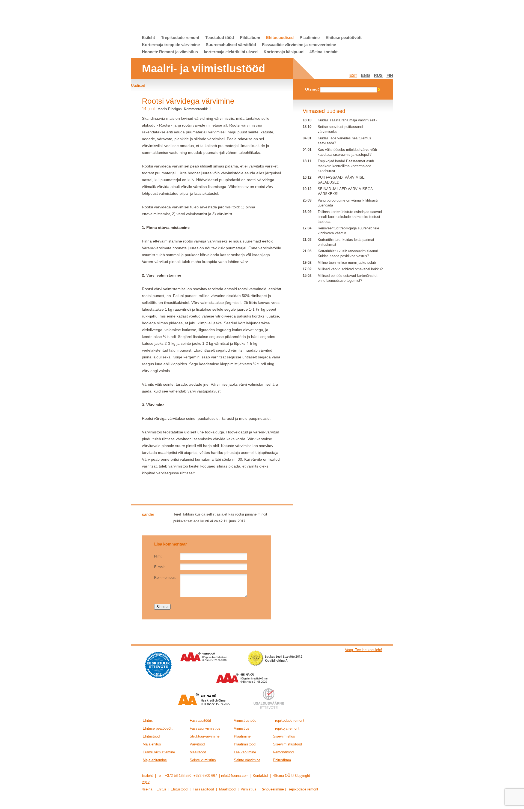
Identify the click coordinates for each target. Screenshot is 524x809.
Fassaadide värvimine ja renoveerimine (299, 44)
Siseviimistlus (284, 736)
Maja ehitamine (155, 760)
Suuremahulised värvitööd (231, 44)
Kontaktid (260, 776)
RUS (378, 75)
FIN (389, 75)
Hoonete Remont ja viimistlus (170, 51)
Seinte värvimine (247, 760)
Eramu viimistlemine (159, 752)
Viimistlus (241, 728)
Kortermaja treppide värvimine (171, 44)
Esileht (148, 37)
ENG (365, 75)
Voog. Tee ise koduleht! (363, 650)
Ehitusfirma (282, 760)
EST (353, 75)
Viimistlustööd (245, 720)
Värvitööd (197, 744)
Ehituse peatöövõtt (344, 37)
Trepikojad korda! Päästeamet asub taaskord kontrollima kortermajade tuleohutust (346, 166)
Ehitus (148, 720)
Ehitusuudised (280, 37)
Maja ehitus (152, 744)
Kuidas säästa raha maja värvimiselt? (347, 120)
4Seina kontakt (323, 51)
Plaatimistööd (244, 744)
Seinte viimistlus (203, 760)
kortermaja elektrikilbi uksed (231, 51)
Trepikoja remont (286, 728)
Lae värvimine (245, 752)
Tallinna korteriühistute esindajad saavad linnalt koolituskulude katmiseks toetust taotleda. (350, 217)
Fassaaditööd (200, 720)
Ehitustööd (151, 736)
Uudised (138, 85)
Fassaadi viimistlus (205, 728)
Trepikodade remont (180, 37)
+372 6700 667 (205, 776)
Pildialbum (250, 37)
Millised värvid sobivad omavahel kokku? (350, 269)
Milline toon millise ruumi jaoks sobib (347, 262)
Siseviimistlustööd (287, 744)
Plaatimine (310, 37)
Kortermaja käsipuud (283, 51)
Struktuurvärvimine (204, 736)
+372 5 (170, 776)
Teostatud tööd (219, 37)
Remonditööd (283, 752)
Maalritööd (198, 752)
